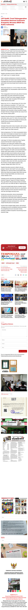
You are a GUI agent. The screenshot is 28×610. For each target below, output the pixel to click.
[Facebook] (8, 591)
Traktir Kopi (22, 247)
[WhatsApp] (18, 591)
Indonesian (5, 394)
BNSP (3, 263)
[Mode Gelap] (24, 1)
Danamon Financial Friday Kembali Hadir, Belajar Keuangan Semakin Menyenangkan (22, 269)
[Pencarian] (26, 1)
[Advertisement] (14, 228)
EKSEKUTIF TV (14, 594)
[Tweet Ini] (18, 275)
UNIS (17, 263)
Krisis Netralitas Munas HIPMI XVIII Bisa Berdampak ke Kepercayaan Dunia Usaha (6, 303)
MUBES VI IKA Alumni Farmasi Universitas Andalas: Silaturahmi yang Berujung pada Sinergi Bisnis (6, 290)
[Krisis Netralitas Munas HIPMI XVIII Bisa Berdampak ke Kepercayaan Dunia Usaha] (7, 297)
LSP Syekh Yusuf (10, 263)
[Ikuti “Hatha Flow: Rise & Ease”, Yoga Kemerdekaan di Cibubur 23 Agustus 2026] (21, 284)
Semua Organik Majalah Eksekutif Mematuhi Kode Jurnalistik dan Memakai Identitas (14, 598)
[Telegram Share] (23, 275)
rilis (2, 16)
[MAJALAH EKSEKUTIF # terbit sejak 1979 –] (7, 1)
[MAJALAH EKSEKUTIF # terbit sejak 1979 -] (14, 584)
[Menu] (2, 1)
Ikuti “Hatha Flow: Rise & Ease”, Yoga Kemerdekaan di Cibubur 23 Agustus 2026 (21, 290)
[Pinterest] (13, 591)
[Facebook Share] (16, 275)
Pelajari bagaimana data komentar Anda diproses (11, 355)
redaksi (5, 26)
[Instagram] (15, 591)
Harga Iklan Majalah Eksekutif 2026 (14, 596)
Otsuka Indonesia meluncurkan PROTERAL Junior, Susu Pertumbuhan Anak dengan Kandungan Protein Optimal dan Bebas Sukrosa (21, 303)
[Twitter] (11, 591)
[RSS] (20, 591)
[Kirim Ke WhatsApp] (26, 275)
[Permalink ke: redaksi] (2, 27)
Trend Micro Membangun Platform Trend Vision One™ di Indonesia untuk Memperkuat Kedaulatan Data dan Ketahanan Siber (7, 316)
